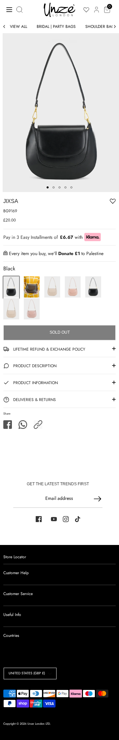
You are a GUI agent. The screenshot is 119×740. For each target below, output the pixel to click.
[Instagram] (66, 519)
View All (18, 27)
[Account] (96, 6)
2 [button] (54, 187)
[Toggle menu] (7, 9)
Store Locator (14, 557)
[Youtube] (54, 519)
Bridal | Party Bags (56, 27)
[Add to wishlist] (92, 202)
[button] (38, 424)
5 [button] (71, 187)
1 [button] (48, 187)
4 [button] (65, 187)
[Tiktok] (78, 519)
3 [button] (59, 187)
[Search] (20, 9)
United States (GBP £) (27, 673)
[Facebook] (39, 519)
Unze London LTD (38, 723)
